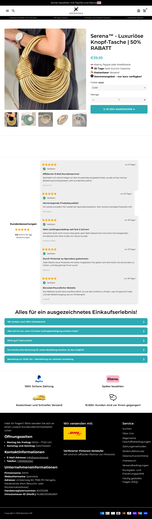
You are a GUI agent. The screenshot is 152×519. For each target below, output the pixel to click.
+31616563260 (25, 461)
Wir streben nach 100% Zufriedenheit (26, 322)
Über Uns (128, 433)
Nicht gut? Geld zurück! (19, 340)
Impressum (129, 460)
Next (82, 69)
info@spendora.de (37, 457)
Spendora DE (26, 513)
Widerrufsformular (133, 451)
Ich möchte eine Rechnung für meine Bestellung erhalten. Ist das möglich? (45, 350)
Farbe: (97, 82)
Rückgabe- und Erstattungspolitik (133, 472)
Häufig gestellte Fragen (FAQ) (132, 480)
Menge (95, 94)
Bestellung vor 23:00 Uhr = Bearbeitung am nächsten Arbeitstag (40, 359)
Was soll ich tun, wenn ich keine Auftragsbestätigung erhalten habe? (42, 331)
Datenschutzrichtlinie (135, 456)
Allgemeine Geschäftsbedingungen (136, 440)
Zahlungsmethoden (134, 446)
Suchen (127, 428)
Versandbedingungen (135, 465)
